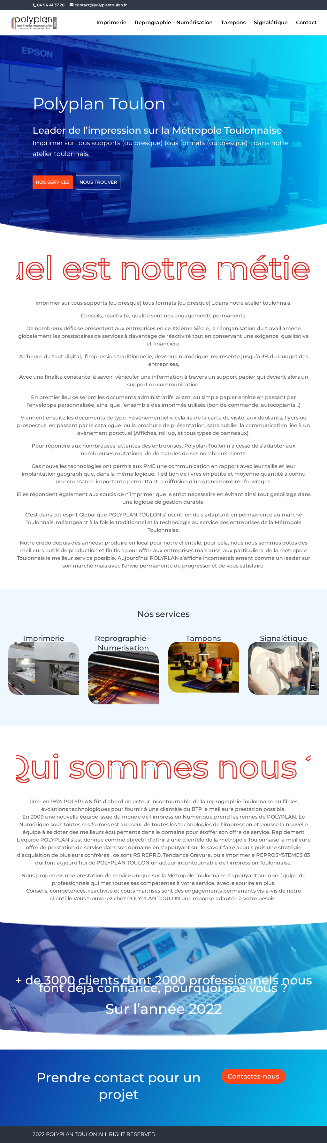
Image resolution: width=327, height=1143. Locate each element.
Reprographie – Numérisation (174, 23)
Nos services (53, 182)
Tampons (233, 23)
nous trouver (98, 182)
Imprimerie (111, 23)
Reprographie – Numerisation (123, 643)
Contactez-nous (253, 1076)
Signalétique (271, 23)
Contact (306, 23)
